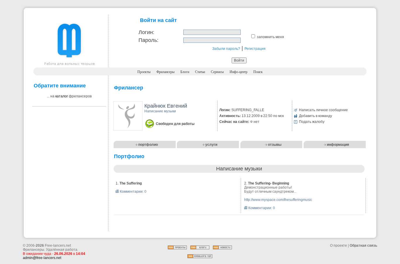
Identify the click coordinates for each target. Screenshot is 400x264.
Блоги (184, 72)
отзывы (274, 145)
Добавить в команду (315, 116)
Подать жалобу (311, 122)
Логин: (146, 32)
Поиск (258, 72)
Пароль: (148, 40)
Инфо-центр (238, 72)
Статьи (200, 72)
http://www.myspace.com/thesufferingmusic (278, 200)
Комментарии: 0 (133, 191)
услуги (211, 145)
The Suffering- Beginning (268, 183)
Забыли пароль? (226, 49)
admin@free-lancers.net (42, 258)
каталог (61, 96)
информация (338, 145)
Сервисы (217, 72)
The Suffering (130, 183)
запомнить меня (270, 37)
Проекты (144, 72)
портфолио (148, 145)
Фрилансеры (165, 72)
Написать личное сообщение (323, 110)
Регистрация (255, 49)
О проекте (338, 245)
